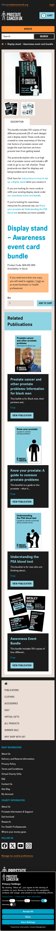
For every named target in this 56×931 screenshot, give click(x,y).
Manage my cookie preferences (17, 855)
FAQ (3, 779)
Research (6, 821)
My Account (7, 794)
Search (44, 36)
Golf (7, 710)
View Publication (22, 415)
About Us (5, 753)
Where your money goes (13, 831)
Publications (11, 690)
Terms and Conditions (12, 768)
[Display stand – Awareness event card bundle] (28, 75)
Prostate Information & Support (17, 811)
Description (17, 121)
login (52, 4)
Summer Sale (11, 730)
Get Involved (7, 816)
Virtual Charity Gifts (11, 774)
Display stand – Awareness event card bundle (30, 44)
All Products (11, 723)
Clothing (9, 696)
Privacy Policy (8, 763)
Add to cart (45, 303)
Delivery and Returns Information (17, 758)
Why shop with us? (14, 736)
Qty (9, 297)
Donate (28, 29)
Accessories (11, 703)
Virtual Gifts (11, 716)
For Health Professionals (13, 826)
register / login (33, 281)
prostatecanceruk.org (17, 4)
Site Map (5, 789)
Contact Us (6, 784)
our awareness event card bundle (23, 195)
